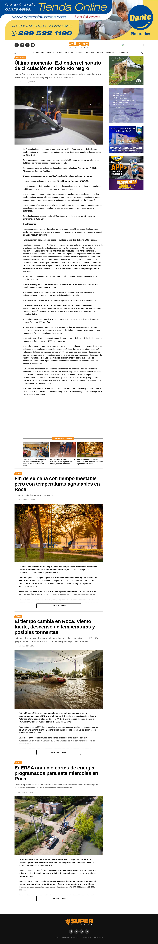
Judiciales (90, 53)
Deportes (110, 53)
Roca (49, 53)
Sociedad (40, 53)
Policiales (69, 53)
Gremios (79, 53)
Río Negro (57, 53)
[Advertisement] (63, 419)
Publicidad (87, 938)
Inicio (31, 53)
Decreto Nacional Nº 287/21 (75, 181)
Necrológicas (123, 53)
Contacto (98, 938)
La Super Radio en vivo (71, 938)
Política (100, 53)
